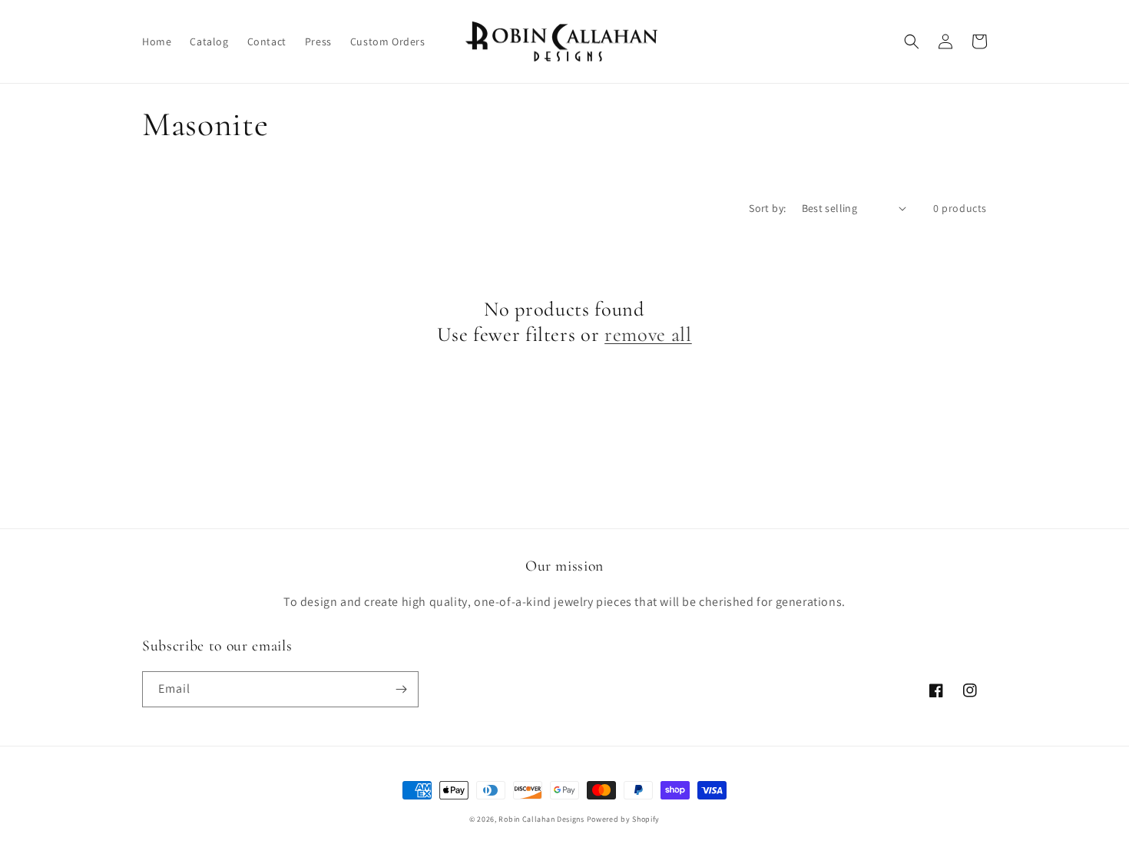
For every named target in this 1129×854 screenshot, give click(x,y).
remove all (648, 335)
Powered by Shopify (624, 819)
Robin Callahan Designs (541, 819)
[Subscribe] (401, 689)
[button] (912, 41)
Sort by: (767, 208)
